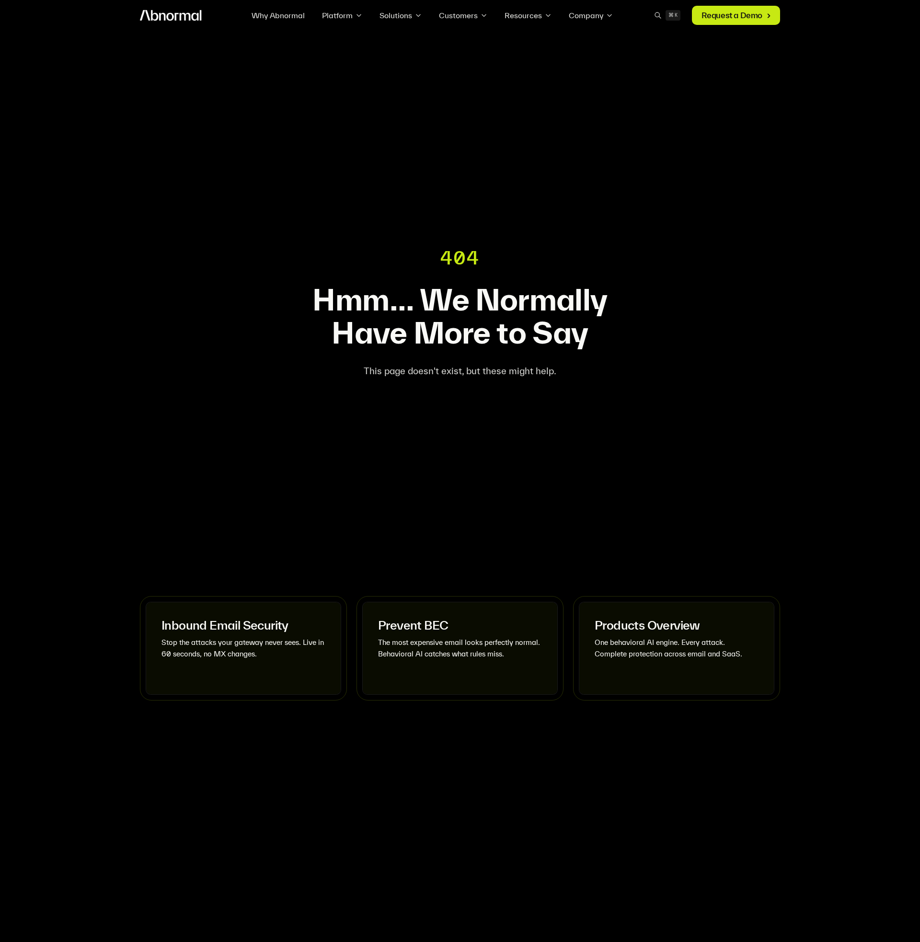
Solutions (396, 15)
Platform (337, 15)
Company (586, 15)
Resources (523, 15)
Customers (458, 15)
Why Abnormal (278, 15)
